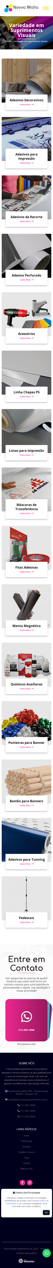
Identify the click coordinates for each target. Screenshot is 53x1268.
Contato (26, 1163)
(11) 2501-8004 (27, 1105)
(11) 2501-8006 (26, 1030)
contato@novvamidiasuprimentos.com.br (27, 1099)
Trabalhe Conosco (26, 1152)
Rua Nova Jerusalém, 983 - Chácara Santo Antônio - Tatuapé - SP (27, 1092)
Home (9, 41)
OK (46, 1212)
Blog (27, 1157)
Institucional (26, 1141)
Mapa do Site (27, 1168)
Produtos (26, 1146)
